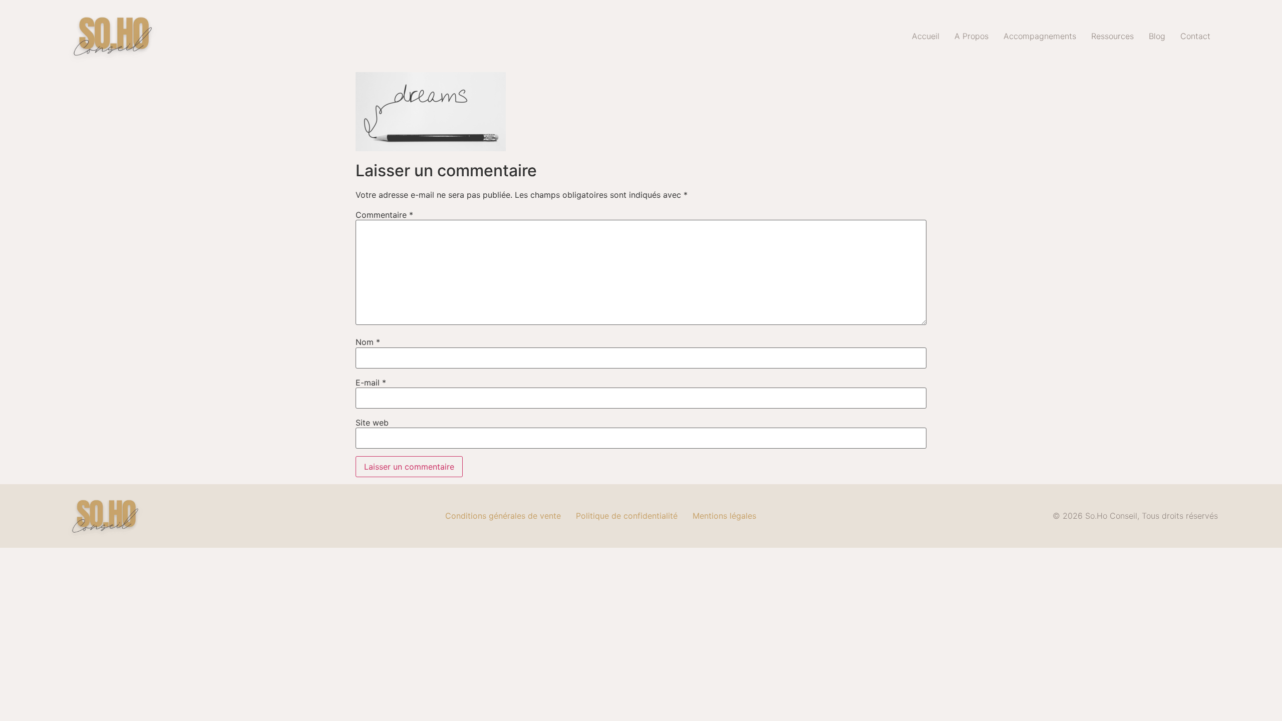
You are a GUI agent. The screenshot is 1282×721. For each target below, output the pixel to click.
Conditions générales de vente (503, 516)
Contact (1195, 36)
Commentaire (384, 215)
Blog (1157, 36)
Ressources (1112, 36)
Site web (372, 423)
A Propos (971, 36)
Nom (368, 342)
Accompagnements (1040, 36)
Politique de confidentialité (627, 516)
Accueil (925, 36)
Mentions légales (724, 516)
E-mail (371, 383)
